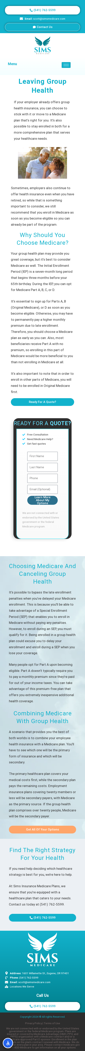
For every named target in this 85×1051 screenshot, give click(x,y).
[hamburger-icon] (66, 65)
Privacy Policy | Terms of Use (42, 1023)
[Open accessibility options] (8, 1043)
